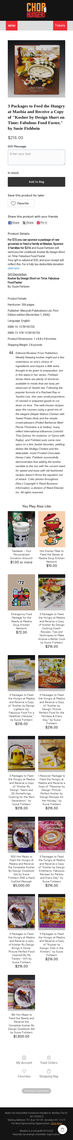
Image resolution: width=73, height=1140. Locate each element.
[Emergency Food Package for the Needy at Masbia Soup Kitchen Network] (21, 592)
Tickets (60, 25)
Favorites (24, 1076)
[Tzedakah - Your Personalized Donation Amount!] (21, 529)
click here (13, 268)
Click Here (56, 1123)
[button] (21, 203)
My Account (24, 1063)
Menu (11, 25)
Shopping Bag (48, 1076)
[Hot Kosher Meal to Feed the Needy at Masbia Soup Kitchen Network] (51, 529)
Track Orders (48, 1063)
